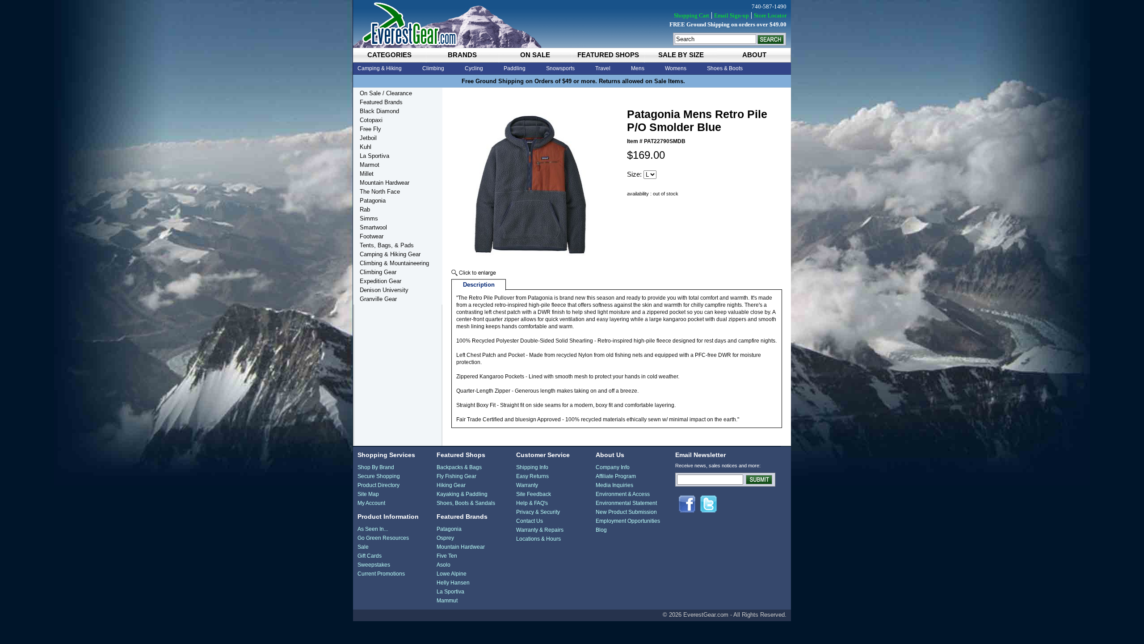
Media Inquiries (614, 485)
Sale (363, 547)
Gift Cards (370, 556)
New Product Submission (626, 512)
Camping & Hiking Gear (390, 254)
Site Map (368, 494)
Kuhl (365, 147)
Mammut (447, 600)
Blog (601, 530)
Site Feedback (533, 494)
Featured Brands (381, 102)
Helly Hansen (453, 583)
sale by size (681, 55)
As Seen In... (373, 529)
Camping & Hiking (380, 68)
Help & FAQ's (532, 503)
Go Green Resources (383, 538)
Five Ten (447, 556)
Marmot (369, 164)
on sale (535, 55)
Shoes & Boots (725, 68)
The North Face (380, 191)
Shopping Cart (691, 15)
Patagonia (373, 200)
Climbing (433, 68)
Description (479, 284)
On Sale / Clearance (386, 93)
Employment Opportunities (628, 521)
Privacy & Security (538, 512)
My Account (371, 503)
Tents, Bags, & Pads (387, 245)
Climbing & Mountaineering (394, 263)
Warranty (527, 485)
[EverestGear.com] (572, 24)
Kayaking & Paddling (462, 494)
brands (462, 55)
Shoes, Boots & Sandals (466, 503)
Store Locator (770, 15)
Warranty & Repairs (540, 530)
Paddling (515, 68)
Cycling (474, 68)
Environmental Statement (626, 503)
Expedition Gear (380, 281)
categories (389, 55)
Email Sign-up (731, 15)
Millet (367, 173)
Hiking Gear (451, 485)
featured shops (608, 55)
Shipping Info (532, 467)
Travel (602, 68)
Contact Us (529, 521)
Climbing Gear (378, 272)
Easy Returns (532, 476)
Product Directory (379, 485)
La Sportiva (374, 156)
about (754, 55)
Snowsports (560, 68)
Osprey (445, 538)
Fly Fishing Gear (456, 476)
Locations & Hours (538, 539)
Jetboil (368, 138)
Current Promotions (381, 574)
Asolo (443, 565)
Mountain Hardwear (384, 182)
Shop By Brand (376, 467)
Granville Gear (378, 299)
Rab (365, 209)
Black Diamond (379, 111)
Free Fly (370, 129)
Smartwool (373, 227)
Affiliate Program (616, 476)
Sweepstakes (374, 565)
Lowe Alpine (452, 574)
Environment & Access (623, 494)
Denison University (384, 290)
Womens (675, 68)
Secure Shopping (379, 476)
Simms (369, 218)
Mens (637, 68)
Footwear (371, 236)
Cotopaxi (371, 120)
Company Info (613, 467)
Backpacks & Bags (459, 467)
